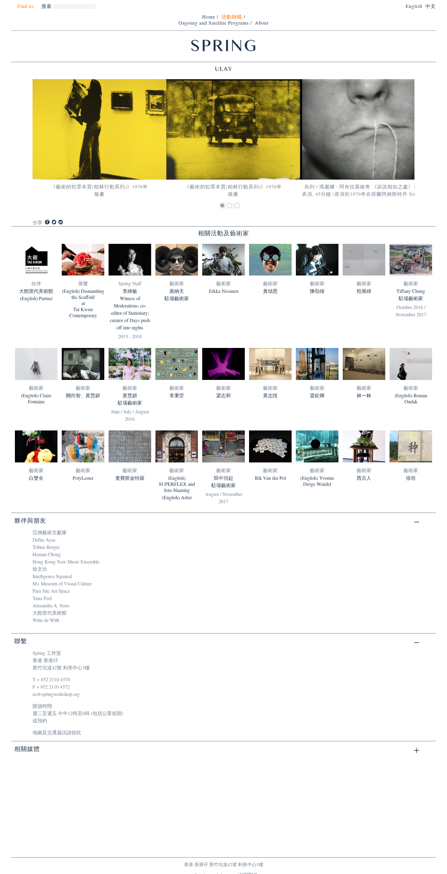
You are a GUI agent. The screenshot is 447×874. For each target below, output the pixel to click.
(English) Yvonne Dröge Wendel (317, 481)
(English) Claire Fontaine (36, 398)
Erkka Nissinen (223, 291)
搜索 (46, 6)
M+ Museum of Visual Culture (62, 583)
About (262, 22)
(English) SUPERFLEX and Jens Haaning (177, 484)
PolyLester (83, 478)
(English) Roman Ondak (411, 398)
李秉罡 (176, 395)
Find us (25, 6)
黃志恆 (270, 395)
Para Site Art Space (51, 591)
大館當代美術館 (36, 291)
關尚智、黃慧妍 (83, 395)
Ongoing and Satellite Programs (213, 22)
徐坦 (411, 478)
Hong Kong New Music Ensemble (66, 561)
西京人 (364, 478)
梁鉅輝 (317, 395)
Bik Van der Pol (270, 478)
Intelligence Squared (52, 576)
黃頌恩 (270, 291)
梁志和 (223, 395)
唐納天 (176, 291)
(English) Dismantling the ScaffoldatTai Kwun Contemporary (83, 303)
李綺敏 (130, 291)
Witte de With (46, 620)
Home (208, 16)
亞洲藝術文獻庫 (50, 532)
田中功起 (223, 478)
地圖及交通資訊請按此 (57, 732)
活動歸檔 (231, 16)
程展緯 (364, 291)
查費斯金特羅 (129, 478)
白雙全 (36, 478)
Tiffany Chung (411, 291)
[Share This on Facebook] (47, 222)
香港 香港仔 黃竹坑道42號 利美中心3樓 (223, 864)
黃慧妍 (130, 395)
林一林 (364, 395)
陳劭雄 (317, 291)
